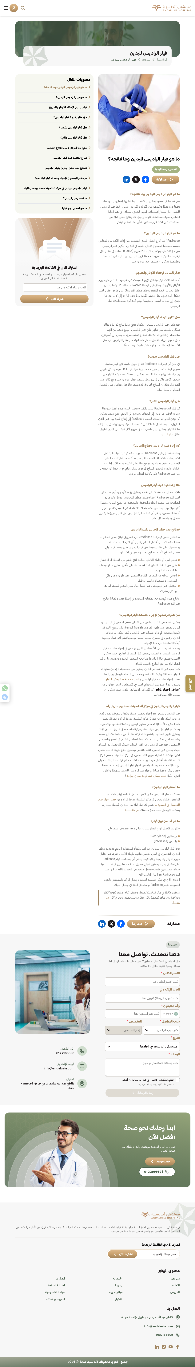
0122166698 (65, 1053)
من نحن (175, 1278)
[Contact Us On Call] (5, 697)
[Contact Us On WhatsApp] (5, 688)
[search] (23, 8)
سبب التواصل (170, 1021)
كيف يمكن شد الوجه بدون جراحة (146, 775)
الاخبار (118, 1299)
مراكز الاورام (115, 1292)
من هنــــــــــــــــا (132, 810)
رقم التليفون (170, 1005)
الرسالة (174, 1054)
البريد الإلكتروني (170, 989)
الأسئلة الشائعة (56, 1285)
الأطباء (176, 1285)
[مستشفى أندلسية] (171, 8)
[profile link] (177, 1347)
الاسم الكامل (170, 973)
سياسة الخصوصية (55, 1292)
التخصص (134, 1021)
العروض (175, 1292)
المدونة (118, 1285)
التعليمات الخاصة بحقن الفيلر (123, 679)
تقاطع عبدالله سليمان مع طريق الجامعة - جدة (47, 1086)
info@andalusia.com (59, 1068)
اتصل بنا (60, 1278)
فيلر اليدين (167, 434)
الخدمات (117, 1278)
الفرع (175, 1037)
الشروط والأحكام (55, 1299)
